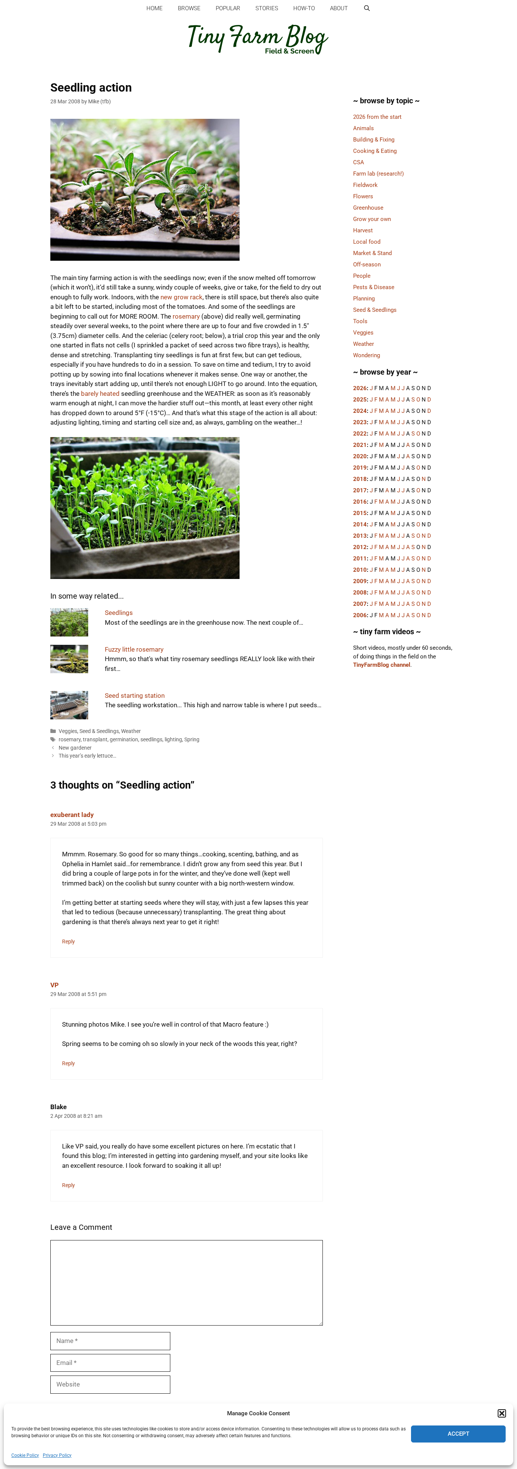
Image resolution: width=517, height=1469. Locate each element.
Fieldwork (365, 185)
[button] (502, 1413)
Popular (228, 8)
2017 (360, 490)
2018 (360, 479)
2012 (360, 547)
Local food (366, 241)
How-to (304, 8)
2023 (360, 422)
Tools (360, 321)
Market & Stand (372, 253)
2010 (360, 569)
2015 (360, 513)
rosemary (186, 316)
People (362, 275)
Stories (266, 8)
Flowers (363, 196)
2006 (360, 615)
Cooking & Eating (375, 151)
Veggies (68, 731)
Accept (458, 1433)
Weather (131, 731)
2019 (360, 467)
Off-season (367, 264)
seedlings (151, 739)
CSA (358, 162)
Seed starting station (135, 695)
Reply (68, 941)
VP (54, 985)
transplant (95, 739)
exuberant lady (72, 815)
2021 (360, 445)
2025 (360, 399)
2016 (360, 501)
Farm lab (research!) (378, 173)
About (339, 8)
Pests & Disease (373, 287)
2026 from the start (377, 117)
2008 (360, 592)
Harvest (363, 230)
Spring (191, 739)
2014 (360, 524)
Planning (364, 298)
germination (124, 739)
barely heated (100, 393)
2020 (360, 456)
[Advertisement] (404, 807)
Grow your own (372, 219)
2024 (360, 411)
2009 (360, 581)
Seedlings (119, 612)
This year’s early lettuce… (87, 756)
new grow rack (181, 297)
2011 (360, 558)
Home (154, 8)
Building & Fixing (373, 139)
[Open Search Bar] (366, 8)
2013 (360, 535)
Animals (363, 128)
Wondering (366, 355)
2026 (360, 388)
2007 (360, 604)
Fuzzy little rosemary (134, 649)
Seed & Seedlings (99, 731)
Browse (189, 8)
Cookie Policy (25, 1455)
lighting (173, 739)
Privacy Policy (57, 1455)
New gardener (75, 748)
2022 (360, 433)
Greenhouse (368, 207)
